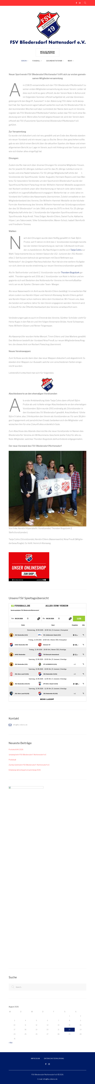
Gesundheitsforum (54, 61)
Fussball (36, 61)
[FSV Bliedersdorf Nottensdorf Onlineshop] (29, 554)
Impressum (35, 1058)
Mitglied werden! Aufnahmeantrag (47, 52)
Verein (24, 61)
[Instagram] (80, 3)
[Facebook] (76, 3)
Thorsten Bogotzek (70, 272)
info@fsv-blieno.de (50, 1079)
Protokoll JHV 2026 (16, 749)
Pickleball (12, 760)
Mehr (70, 61)
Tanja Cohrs (76, 250)
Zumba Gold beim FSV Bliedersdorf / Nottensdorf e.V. (29, 765)
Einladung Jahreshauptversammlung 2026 (25, 770)
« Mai (10, 1043)
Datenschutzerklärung (54, 1058)
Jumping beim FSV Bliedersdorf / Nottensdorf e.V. (27, 755)
